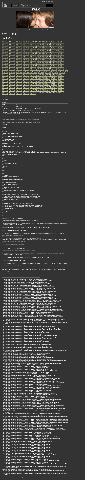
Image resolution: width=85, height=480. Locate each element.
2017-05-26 (26, 59)
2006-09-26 (33, 80)
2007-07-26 (26, 79)
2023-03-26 (40, 47)
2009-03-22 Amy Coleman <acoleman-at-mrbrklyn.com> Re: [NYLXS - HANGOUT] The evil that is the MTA (30, 397)
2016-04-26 (54, 61)
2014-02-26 (47, 65)
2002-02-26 (40, 89)
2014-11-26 (47, 64)
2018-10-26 (33, 56)
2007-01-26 (5, 80)
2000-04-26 (5, 94)
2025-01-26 (12, 44)
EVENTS (15, 5)
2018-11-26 (26, 56)
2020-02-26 (47, 53)
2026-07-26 (12, 41)
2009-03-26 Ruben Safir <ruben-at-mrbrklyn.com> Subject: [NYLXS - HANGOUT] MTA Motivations (28, 426)
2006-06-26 (54, 80)
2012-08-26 (47, 68)
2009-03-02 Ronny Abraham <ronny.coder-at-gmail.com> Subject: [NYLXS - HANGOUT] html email (28, 285)
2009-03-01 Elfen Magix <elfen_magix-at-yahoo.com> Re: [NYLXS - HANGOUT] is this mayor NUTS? (28, 280)
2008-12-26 (33, 76)
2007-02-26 (61, 79)
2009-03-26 (12, 76)
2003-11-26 (19, 86)
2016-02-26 (5, 62)
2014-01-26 (54, 65)
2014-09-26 (61, 64)
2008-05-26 (19, 77)
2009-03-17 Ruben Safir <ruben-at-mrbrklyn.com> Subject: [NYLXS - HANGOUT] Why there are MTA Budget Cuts (31, 370)
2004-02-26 (61, 85)
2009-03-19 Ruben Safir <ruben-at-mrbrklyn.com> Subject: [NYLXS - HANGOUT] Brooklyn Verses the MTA (30, 379)
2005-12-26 (33, 82)
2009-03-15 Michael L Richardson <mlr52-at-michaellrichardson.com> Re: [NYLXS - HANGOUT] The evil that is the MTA (33, 363)
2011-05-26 (23, 71)
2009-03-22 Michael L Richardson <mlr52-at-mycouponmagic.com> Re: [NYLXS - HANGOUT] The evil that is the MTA (32, 402)
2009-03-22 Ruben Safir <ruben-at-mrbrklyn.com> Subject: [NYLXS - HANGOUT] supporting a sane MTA (29, 400)
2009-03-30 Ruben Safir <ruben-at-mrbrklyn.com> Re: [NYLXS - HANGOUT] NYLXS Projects (26, 459)
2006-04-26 (5, 82)
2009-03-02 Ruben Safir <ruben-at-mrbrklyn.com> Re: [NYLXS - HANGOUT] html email (25, 289)
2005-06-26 (12, 83)
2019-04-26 (54, 55)
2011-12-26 (40, 70)
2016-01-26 (12, 62)
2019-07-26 (33, 55)
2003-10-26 (26, 86)
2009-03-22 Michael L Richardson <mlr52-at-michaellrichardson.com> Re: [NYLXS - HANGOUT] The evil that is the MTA (33, 399)
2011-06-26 (16, 71)
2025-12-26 (61, 41)
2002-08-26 (61, 88)
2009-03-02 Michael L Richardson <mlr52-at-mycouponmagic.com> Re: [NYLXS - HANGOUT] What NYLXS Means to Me (33, 300)
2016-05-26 (47, 61)
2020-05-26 (26, 53)
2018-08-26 (47, 56)
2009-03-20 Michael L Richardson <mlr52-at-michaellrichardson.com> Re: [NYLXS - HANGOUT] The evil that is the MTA (33, 385)
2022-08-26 (26, 49)
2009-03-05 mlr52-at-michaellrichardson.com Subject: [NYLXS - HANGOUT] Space (24, 334)
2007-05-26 (40, 79)
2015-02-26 (26, 64)
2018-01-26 (33, 58)
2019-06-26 (40, 55)
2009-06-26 (54, 74)
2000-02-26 (19, 94)
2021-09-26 (40, 50)
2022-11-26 (5, 49)
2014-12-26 (40, 64)
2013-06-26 (40, 67)
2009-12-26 (12, 74)
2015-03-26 (19, 64)
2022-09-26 (19, 49)
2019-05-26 (47, 55)
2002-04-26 (26, 89)
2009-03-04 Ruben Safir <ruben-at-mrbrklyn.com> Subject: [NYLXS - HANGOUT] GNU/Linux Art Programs (30, 326)
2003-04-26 (5, 88)
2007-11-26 (61, 77)
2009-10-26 (26, 74)
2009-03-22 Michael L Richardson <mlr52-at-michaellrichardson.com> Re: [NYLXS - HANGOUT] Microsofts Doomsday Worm (34, 405)
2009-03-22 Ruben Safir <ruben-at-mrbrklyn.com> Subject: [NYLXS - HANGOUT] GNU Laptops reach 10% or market (32, 387)
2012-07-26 (54, 68)
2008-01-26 (47, 77)
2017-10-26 (54, 58)
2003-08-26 (40, 86)
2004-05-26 (40, 85)
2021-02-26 (26, 52)
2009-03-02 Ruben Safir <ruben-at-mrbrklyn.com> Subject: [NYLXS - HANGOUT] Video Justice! (27, 292)
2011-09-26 (61, 70)
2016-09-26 (19, 61)
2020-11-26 (47, 52)
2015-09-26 (40, 62)
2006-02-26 (19, 82)
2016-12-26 (61, 59)
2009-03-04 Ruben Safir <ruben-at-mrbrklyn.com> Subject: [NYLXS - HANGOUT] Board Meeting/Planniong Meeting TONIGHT (34, 328)
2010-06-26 (33, 73)
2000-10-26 (26, 92)
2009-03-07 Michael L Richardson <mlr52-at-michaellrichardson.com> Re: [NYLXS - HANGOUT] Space (29, 343)
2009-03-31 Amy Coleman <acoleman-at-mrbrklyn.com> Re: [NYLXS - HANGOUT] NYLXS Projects (28, 469)
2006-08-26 (40, 80)
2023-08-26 (5, 47)
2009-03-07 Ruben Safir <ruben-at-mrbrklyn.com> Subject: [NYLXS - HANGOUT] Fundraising (27, 341)
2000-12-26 (12, 92)
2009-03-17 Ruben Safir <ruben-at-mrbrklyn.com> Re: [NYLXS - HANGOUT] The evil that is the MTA (28, 369)
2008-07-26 (5, 77)
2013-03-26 (61, 67)
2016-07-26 (33, 61)
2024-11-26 (26, 44)
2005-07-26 (5, 83)
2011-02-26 (44, 71)
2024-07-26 (54, 44)
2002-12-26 (33, 88)
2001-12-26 (54, 89)
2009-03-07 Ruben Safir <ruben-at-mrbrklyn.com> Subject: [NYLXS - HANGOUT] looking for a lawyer (28, 338)
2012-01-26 (33, 70)
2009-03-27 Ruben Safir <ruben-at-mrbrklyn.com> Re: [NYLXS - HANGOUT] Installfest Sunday (27, 439)
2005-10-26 (47, 82)
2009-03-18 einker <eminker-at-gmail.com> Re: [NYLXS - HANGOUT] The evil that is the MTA (26, 373)
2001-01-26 (5, 92)
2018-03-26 (19, 58)
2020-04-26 (33, 53)
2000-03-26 (12, 94)
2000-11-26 (19, 92)
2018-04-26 (12, 58)
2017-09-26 (61, 58)
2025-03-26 (61, 43)
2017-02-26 (47, 59)
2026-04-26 (33, 41)
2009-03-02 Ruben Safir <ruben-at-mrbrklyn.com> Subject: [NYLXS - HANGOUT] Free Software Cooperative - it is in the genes (34, 310)
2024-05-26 (5, 46)
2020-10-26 (54, 52)
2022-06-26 (40, 49)
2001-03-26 (54, 91)
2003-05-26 (61, 86)
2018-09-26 (40, 56)
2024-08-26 (47, 44)
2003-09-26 (33, 86)
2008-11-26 (40, 76)
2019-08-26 (26, 55)
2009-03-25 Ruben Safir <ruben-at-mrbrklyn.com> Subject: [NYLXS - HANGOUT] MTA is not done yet (28, 423)
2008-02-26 (40, 77)
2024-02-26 (26, 46)
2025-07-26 (33, 43)
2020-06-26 (19, 53)
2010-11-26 (65, 71)
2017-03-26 (40, 59)
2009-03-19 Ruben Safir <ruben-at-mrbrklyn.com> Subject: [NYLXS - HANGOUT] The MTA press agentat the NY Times (32, 378)
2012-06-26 (61, 68)
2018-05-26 (5, 58)
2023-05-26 (26, 47)
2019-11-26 (5, 55)
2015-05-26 (5, 64)
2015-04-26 (12, 64)
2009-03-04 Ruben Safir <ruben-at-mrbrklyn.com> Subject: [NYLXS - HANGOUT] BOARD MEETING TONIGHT (30, 331)
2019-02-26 (5, 56)
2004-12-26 (54, 83)
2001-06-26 (33, 91)
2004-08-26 (19, 85)
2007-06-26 (33, 79)
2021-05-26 (5, 52)
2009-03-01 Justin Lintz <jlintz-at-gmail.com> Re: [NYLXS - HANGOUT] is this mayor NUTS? (26, 282)
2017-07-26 (12, 59)
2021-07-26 (54, 50)
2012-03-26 (19, 70)
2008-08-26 (61, 76)
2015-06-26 (61, 62)
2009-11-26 (19, 74)
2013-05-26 (47, 67)
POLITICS (29, 5)
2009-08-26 (40, 74)
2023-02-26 (47, 47)
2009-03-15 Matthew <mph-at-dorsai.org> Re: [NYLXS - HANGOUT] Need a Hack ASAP (25, 364)
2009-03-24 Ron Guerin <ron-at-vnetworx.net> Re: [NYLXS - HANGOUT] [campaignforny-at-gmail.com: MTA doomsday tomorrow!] (35, 415)
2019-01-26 (12, 56)
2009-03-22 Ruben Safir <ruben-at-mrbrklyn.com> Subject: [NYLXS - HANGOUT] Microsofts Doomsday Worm (31, 403)
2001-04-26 (47, 91)
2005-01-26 (47, 83)
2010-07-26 (26, 73)
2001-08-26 (19, 91)
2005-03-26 (33, 83)
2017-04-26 (33, 59)
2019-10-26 (12, 55)
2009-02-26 (19, 76)
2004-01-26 (5, 86)
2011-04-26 (30, 71)
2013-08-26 (26, 67)
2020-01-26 (54, 53)
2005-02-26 (40, 83)
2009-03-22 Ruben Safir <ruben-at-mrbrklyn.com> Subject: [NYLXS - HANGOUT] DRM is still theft (28, 388)
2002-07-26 (5, 89)
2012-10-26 (33, 68)
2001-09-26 (12, 91)
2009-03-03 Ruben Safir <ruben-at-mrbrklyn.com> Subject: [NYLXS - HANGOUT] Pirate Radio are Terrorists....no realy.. (33, 315)
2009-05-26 (61, 74)
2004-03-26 (54, 85)
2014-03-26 (40, 65)
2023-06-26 (19, 47)
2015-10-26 (33, 62)
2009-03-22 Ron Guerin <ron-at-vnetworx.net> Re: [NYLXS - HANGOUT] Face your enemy (26, 391)
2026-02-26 (47, 41)
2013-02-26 (5, 68)
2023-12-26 (40, 46)
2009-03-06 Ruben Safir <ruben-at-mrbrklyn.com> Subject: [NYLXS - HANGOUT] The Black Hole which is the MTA (31, 335)
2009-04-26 (5, 76)
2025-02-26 (5, 44)
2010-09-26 (12, 73)
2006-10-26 (26, 80)
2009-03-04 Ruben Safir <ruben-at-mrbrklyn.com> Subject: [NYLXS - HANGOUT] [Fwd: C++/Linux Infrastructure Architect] (33, 329)
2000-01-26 (26, 94)
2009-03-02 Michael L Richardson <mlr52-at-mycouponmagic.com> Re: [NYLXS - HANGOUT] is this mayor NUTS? (32, 301)
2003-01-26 (26, 88)
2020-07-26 (12, 53)
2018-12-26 (19, 56)
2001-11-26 (61, 89)
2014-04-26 (33, 65)
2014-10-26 (54, 64)
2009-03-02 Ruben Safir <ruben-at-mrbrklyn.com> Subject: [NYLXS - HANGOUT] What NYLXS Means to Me (30, 288)
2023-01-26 (54, 47)
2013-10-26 (12, 67)
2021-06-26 (61, 50)
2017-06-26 (19, 59)
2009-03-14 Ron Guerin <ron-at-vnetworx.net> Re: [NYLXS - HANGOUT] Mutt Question (25, 354)
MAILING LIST (49, 5)
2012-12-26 (19, 68)
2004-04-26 (47, 85)
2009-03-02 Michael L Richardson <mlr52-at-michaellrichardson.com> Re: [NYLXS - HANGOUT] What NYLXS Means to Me (33, 309)
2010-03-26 (55, 73)
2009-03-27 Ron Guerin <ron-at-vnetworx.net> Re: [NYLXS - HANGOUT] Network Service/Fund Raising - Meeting (31, 436)
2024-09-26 (40, 44)
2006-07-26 (47, 80)
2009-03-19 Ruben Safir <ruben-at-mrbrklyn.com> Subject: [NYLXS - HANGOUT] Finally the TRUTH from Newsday (32, 381)
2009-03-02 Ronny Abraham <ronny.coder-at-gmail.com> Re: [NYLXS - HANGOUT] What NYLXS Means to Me (30, 291)
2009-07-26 (47, 74)
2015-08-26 (47, 62)
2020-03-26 (40, 53)
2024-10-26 (33, 44)
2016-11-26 (5, 61)
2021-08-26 (47, 50)
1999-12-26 (33, 94)
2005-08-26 (61, 82)
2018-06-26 (61, 56)
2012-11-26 (26, 68)
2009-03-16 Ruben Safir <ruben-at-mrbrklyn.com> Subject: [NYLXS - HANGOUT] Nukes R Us (27, 367)
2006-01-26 (26, 82)
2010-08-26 (19, 73)
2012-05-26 (5, 70)
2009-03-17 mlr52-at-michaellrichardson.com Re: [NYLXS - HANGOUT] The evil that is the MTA (27, 372)
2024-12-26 (19, 44)
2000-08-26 (40, 92)
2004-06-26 (33, 85)
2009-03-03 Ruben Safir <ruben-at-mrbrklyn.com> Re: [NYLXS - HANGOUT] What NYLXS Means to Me (29, 312)
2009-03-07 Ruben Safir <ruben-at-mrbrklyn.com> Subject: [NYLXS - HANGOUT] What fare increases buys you (31, 337)
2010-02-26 (62, 73)
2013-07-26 (33, 67)
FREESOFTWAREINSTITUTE (22, 5)
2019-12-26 (61, 53)
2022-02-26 (5, 50)
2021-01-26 (33, 52)
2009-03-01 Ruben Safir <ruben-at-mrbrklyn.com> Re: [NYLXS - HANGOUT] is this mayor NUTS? (27, 283)
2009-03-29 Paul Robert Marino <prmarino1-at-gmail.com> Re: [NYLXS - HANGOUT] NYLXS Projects (28, 453)
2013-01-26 (12, 68)
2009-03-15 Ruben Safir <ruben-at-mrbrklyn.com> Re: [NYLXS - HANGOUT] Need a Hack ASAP (27, 366)
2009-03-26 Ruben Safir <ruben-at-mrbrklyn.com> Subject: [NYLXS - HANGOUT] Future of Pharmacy (28, 432)
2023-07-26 (12, 47)
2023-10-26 (54, 46)
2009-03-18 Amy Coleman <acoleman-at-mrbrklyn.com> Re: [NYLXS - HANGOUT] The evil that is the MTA (30, 375)
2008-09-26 (54, 76)
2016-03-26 (61, 61)
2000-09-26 (33, 92)
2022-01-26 (12, 50)
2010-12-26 (57, 71)
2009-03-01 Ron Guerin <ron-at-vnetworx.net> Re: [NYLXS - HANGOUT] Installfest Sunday (26, 279)
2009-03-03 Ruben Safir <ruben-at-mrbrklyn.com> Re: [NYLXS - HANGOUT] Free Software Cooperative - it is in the (32, 325)
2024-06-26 (61, 44)
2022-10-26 (12, 49)
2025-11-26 (5, 43)
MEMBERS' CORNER (42, 5)
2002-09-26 (54, 88)
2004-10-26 (5, 85)
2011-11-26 (47, 70)
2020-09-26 (61, 52)
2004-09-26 (12, 85)
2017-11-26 (47, 58)
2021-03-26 (19, 52)
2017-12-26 (40, 58)
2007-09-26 (12, 79)
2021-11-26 (26, 50)
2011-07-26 (9, 71)
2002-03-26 (33, 89)
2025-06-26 (40, 43)
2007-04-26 (47, 79)
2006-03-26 (12, 82)
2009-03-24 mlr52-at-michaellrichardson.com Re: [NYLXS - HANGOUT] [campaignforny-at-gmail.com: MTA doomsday (32, 413)
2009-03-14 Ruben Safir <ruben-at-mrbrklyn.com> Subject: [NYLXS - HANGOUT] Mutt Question (27, 353)
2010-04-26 (48, 73)
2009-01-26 (26, 76)
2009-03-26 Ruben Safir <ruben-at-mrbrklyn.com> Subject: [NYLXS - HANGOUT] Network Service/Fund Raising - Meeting (33, 425)
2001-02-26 (61, 91)
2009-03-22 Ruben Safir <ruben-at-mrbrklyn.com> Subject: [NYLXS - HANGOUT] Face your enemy (28, 390)
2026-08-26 (5, 41)
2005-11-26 (40, 82)
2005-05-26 (19, 83)
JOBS (36, 5)
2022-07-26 (33, 49)
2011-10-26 (54, 70)
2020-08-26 (5, 53)
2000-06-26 (54, 92)
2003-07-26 (47, 86)
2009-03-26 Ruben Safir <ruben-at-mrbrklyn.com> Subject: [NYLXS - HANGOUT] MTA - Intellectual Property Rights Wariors (34, 428)
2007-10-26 (5, 79)
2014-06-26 (19, 65)
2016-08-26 (26, 61)
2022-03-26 (61, 49)
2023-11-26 (47, 46)
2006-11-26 (19, 80)
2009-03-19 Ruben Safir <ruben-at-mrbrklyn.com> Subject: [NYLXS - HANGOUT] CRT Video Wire (27, 376)
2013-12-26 (61, 65)
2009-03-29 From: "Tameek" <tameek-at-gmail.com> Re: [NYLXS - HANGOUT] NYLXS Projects (27, 444)
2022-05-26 (47, 49)
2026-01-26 (54, 41)
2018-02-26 (26, 58)
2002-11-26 (40, 88)
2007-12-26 (54, 77)
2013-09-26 (19, 67)
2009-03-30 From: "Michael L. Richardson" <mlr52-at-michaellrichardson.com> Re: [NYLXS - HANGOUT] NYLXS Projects (33, 460)
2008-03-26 (33, 77)
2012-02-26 (26, 70)
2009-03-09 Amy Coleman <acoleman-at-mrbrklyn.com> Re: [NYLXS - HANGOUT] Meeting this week (28, 347)
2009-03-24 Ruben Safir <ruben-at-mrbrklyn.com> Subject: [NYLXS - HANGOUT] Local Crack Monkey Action (30, 406)
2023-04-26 (33, 47)
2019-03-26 (61, 55)
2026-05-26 (26, 41)
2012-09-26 (40, 68)
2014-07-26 (12, 65)
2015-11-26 (26, 62)
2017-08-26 (5, 59)
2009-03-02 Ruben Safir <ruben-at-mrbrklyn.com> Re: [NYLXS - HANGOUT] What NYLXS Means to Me (29, 294)
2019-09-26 (19, 55)
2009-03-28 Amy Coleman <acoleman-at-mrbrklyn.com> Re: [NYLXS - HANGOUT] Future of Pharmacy (29, 441)
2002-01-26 (47, 89)
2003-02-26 (19, 88)
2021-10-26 (33, 50)
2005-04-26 (26, 83)
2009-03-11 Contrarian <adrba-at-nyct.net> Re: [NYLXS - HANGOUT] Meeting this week (25, 349)
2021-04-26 (12, 52)
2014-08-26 (5, 65)
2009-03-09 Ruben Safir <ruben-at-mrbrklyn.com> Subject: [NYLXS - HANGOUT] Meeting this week (28, 346)
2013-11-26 (5, 67)
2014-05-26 (26, 65)
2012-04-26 (12, 70)
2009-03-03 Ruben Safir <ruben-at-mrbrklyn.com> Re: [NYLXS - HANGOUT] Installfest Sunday (27, 313)
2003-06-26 (54, 86)
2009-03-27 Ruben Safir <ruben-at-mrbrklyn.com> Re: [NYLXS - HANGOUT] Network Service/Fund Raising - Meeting (32, 438)
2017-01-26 (54, 59)
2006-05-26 (61, 80)
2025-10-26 (12, 43)
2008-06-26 (12, 77)
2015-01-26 (33, 64)
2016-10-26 (12, 61)
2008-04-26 (26, 77)
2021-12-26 (19, 50)
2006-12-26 (12, 80)
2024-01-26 (33, 46)
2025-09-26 (19, 43)
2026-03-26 (40, 41)
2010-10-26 (5, 73)
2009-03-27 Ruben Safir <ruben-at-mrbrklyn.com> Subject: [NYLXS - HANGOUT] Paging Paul (27, 435)
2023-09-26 (61, 46)
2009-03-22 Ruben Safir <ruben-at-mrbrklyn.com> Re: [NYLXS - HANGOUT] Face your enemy (27, 396)
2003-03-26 (12, 88)
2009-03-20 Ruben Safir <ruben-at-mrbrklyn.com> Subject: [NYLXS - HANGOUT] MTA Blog (26, 384)
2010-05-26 (41, 73)
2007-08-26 (19, 79)
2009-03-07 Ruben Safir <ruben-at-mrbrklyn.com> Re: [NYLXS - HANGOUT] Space (24, 340)
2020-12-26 (40, 52)
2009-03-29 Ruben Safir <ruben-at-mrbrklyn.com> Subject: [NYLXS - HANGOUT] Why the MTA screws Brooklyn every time (34, 454)
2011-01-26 (50, 71)
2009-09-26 (33, 74)
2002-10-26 (47, 88)
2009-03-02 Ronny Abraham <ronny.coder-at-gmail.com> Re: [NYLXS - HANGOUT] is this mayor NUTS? (29, 286)
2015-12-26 (19, 62)
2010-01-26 (5, 74)
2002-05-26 (19, 89)
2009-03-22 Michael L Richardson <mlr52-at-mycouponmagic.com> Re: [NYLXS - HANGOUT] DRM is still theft (31, 394)
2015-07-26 (54, 62)
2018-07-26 (54, 56)
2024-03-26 (19, 46)
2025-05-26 (47, 43)
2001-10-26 (5, 91)
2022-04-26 (54, 49)
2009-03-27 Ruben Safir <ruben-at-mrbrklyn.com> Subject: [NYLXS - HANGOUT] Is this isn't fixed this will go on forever (33, 433)
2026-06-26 (19, 41)
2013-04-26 (54, 67)
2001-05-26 (40, 91)
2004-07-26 (26, 85)
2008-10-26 (47, 76)
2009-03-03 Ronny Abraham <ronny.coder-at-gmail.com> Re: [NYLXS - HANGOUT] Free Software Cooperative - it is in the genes (35, 319)
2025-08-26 (26, 43)
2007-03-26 (54, 79)
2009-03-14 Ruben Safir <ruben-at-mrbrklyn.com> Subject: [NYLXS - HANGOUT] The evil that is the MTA (29, 357)
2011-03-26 (37, 71)
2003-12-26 (12, 86)
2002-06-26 (12, 89)
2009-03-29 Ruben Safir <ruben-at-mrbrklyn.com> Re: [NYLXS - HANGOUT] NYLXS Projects (26, 442)
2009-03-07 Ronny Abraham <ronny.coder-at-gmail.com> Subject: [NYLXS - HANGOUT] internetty (28, 344)
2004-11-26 (61, 83)
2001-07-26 (26, 91)
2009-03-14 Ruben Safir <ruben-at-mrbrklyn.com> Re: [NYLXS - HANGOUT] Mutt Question (26, 356)
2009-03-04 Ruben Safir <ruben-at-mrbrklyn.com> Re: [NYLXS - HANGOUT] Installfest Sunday (27, 332)
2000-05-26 (61, 92)
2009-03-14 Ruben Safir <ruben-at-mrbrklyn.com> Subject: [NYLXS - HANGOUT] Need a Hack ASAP (28, 359)
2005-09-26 (54, 82)
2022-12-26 (61, 47)
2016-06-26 (40, 61)
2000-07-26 (47, 92)
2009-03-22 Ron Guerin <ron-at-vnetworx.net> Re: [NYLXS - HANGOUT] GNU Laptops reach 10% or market (30, 393)
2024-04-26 (12, 46)
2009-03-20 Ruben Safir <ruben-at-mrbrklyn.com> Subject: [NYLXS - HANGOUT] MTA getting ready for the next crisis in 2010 (34, 382)
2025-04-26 (54, 43)
